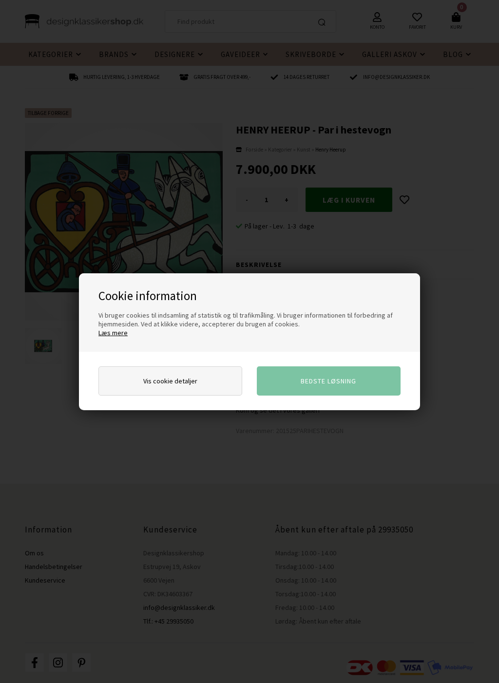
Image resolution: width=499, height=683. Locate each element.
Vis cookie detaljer (170, 381)
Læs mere (113, 332)
